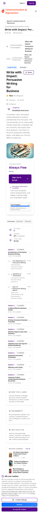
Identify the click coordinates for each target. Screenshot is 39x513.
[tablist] (19, 221)
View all (28, 448)
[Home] (7, 46)
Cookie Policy (14, 495)
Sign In (22, 3)
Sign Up (31, 3)
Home (8, 59)
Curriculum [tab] (11, 221)
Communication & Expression (16, 46)
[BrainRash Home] (4, 3)
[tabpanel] (19, 305)
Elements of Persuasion (17, 274)
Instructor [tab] (19, 221)
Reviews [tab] (28, 221)
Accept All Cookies (19, 509)
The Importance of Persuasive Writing (19, 261)
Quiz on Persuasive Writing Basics (19, 288)
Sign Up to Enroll (16, 178)
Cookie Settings (21, 500)
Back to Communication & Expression (16, 22)
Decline (19, 504)
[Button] (35, 11)
